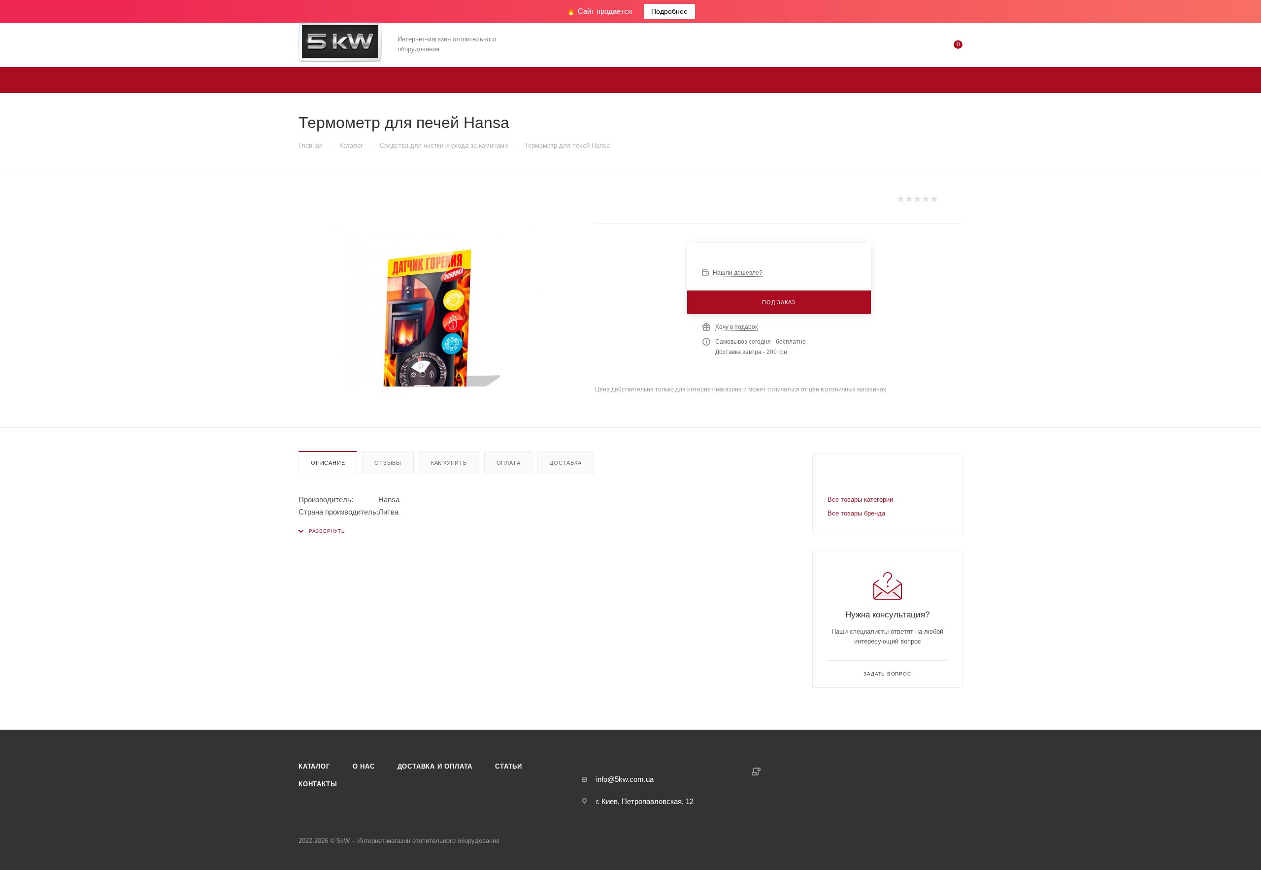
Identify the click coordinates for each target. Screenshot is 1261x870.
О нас (364, 766)
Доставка (565, 463)
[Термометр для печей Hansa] (438, 300)
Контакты (318, 784)
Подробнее (669, 11)
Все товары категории (860, 499)
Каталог (314, 766)
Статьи (508, 766)
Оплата (509, 463)
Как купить (449, 463)
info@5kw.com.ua (625, 779)
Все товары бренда (856, 513)
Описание (328, 463)
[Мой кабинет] (918, 46)
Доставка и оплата (435, 766)
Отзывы (387, 463)
